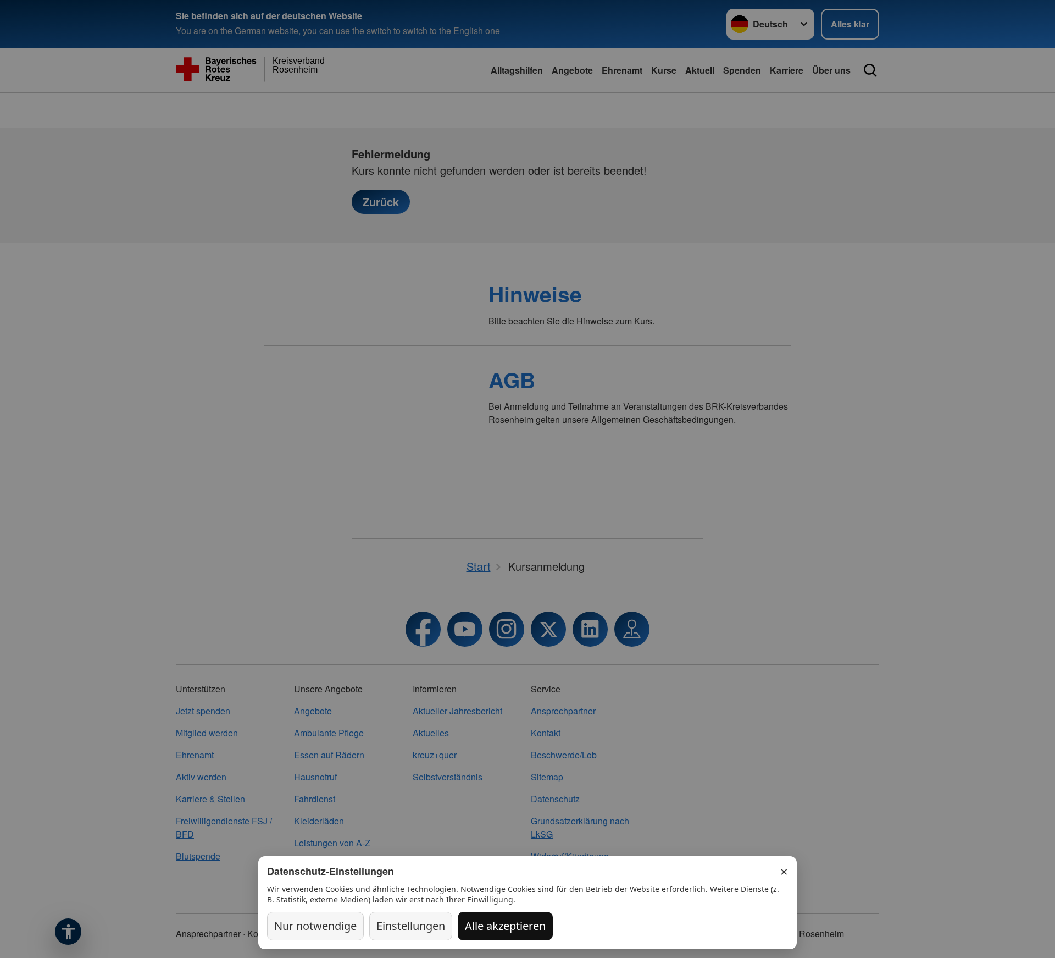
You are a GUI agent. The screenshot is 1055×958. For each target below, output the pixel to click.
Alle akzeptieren (505, 925)
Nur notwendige (315, 925)
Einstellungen (410, 925)
